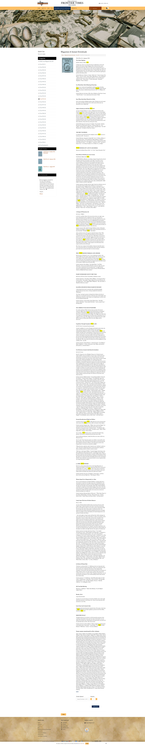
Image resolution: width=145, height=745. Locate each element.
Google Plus (65, 726)
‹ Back (63, 714)
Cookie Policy (82, 743)
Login (106, 3)
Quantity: (92, 696)
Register (102, 3)
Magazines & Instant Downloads (70, 55)
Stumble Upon (66, 727)
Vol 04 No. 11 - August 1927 (49, 166)
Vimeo (64, 729)
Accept (87, 743)
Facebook (65, 722)
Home (63, 55)
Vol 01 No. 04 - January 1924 (49, 159)
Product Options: (80, 696)
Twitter (64, 724)
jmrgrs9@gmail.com (90, 722)
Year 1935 (77, 55)
